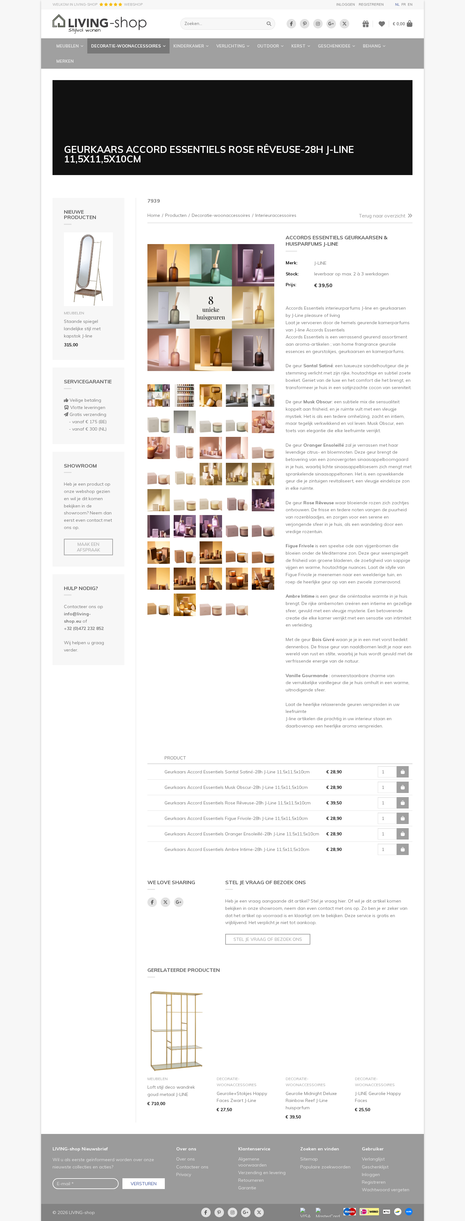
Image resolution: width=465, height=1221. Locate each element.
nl (397, 4)
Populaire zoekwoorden (325, 1167)
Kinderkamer (188, 45)
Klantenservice (254, 1149)
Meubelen (67, 45)
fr (403, 4)
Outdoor (268, 45)
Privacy (183, 1174)
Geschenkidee (334, 45)
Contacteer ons (192, 1167)
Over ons (186, 1149)
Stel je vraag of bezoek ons (267, 939)
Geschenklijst (375, 1167)
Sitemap (309, 1159)
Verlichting (230, 45)
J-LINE (320, 263)
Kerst (298, 45)
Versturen (144, 1183)
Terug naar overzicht (382, 215)
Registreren (371, 4)
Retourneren (251, 1180)
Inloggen (345, 4)
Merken (65, 61)
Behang (372, 45)
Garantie (247, 1188)
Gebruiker (373, 1149)
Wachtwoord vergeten (385, 1190)
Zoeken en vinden (319, 1149)
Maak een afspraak (88, 547)
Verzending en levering (262, 1172)
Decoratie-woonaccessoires (126, 45)
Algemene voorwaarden (252, 1162)
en (410, 4)
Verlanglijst (373, 1159)
